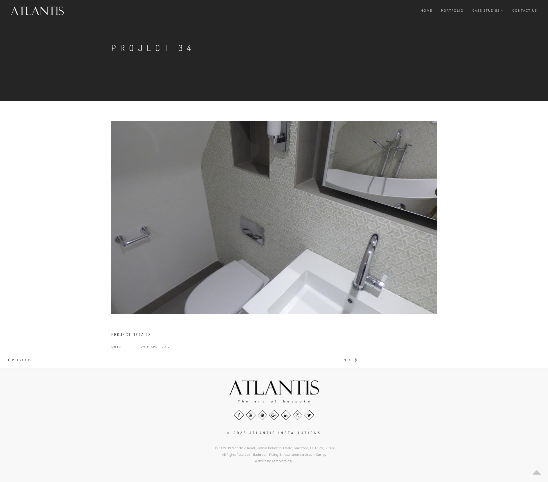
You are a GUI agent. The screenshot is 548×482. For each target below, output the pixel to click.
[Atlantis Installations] (39, 10)
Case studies (486, 11)
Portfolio (452, 11)
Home (426, 11)
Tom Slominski (282, 461)
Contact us (524, 11)
